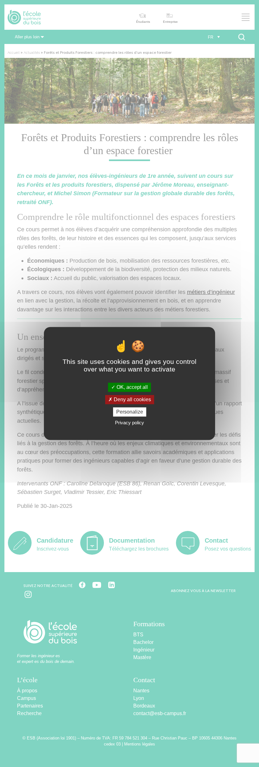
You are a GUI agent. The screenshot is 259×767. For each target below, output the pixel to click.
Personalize (129, 412)
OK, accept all (131, 387)
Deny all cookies (131, 399)
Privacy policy (129, 423)
